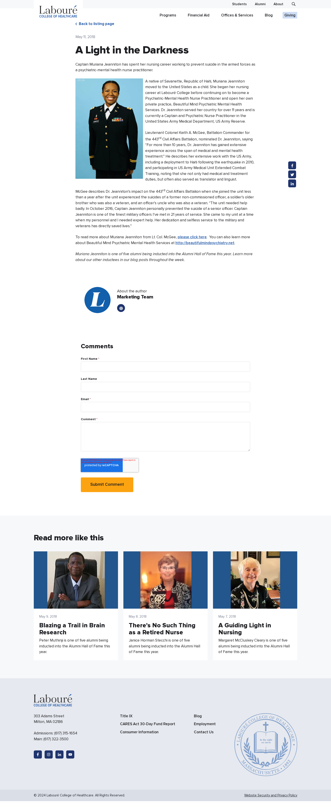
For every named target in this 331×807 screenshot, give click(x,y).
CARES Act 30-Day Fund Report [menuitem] (147, 724)
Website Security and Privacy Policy (270, 795)
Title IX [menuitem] (126, 716)
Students (239, 4)
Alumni (260, 4)
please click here (192, 237)
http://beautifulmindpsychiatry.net (204, 243)
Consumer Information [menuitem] (139, 732)
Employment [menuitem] (205, 724)
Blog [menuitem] (198, 716)
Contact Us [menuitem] (203, 732)
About (278, 4)
